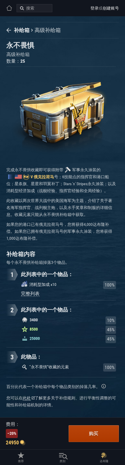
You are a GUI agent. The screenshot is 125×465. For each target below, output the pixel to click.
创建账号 (111, 8)
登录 (94, 8)
